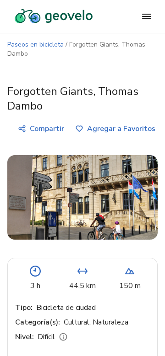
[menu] (147, 16)
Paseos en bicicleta (35, 44)
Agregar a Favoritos (121, 129)
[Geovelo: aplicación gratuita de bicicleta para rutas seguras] (54, 16)
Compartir (47, 129)
